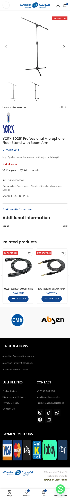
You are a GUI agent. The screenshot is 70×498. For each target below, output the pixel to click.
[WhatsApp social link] (28, 196)
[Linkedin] (48, 419)
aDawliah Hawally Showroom (18, 362)
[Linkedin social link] (24, 196)
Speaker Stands (39, 186)
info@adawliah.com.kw (48, 396)
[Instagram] (40, 412)
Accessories (19, 107)
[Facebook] (40, 419)
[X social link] (15, 196)
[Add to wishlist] (29, 253)
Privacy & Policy (11, 402)
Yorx (65, 225)
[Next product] (65, 107)
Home (6, 107)
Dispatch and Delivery (14, 396)
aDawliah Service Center (16, 369)
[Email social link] (20, 196)
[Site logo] (35, 4)
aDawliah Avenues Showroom (18, 355)
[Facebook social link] (11, 196)
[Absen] (52, 320)
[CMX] (17, 320)
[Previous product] (59, 107)
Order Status (10, 391)
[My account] (58, 5)
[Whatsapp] (57, 412)
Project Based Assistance (50, 402)
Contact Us (9, 408)
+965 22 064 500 (46, 391)
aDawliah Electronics (55, 479)
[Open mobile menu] (6, 5)
